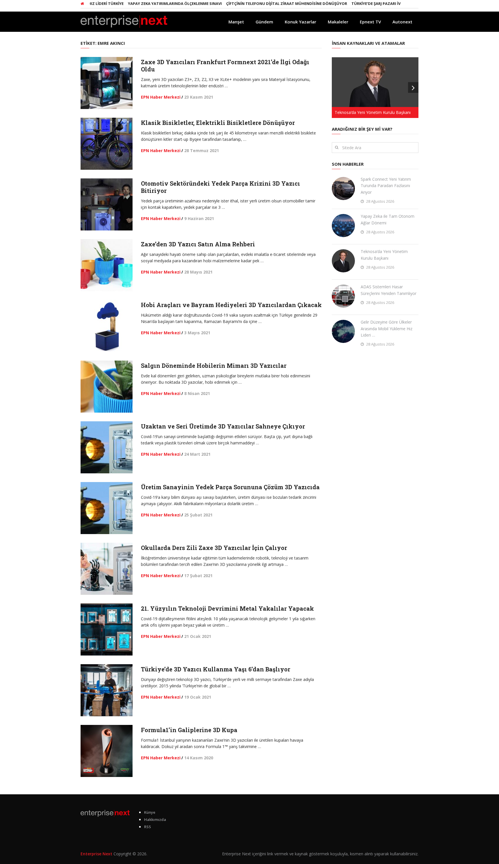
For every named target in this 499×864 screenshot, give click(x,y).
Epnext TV (370, 22)
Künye (149, 812)
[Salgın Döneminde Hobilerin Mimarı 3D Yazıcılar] (107, 387)
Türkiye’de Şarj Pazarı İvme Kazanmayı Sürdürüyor (388, 3)
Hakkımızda (155, 819)
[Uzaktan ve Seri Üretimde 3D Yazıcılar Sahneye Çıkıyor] (107, 447)
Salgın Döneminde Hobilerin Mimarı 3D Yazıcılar (213, 365)
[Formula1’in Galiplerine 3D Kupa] (107, 751)
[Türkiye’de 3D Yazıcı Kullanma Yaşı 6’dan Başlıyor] (107, 690)
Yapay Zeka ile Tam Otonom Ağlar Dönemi (387, 219)
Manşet (236, 22)
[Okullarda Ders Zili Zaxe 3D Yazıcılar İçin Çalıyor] (107, 569)
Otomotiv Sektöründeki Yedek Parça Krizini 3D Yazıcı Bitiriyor (220, 187)
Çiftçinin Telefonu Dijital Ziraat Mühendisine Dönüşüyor (270, 3)
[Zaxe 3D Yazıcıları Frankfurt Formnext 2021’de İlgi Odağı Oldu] (107, 83)
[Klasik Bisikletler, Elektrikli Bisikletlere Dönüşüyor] (107, 144)
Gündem (264, 22)
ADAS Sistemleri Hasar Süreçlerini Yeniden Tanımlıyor (388, 290)
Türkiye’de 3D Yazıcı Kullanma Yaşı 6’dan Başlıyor (215, 669)
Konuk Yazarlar (300, 22)
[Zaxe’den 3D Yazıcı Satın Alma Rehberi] (107, 265)
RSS (147, 826)
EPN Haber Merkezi (160, 97)
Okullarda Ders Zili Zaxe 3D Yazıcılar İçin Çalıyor (214, 547)
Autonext (402, 22)
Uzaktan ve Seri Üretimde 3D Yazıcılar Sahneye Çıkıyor (223, 426)
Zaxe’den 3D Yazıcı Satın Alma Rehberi (198, 244)
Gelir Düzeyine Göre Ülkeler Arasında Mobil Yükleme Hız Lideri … (386, 328)
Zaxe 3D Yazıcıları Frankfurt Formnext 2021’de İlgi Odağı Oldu (225, 65)
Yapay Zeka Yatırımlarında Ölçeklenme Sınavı (159, 3)
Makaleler (338, 22)
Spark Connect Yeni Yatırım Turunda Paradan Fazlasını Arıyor (386, 185)
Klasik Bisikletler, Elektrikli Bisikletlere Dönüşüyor (218, 122)
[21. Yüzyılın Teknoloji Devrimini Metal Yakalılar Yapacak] (107, 629)
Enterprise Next (96, 853)
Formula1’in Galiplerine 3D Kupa (189, 730)
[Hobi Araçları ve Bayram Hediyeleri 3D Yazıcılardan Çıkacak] (107, 326)
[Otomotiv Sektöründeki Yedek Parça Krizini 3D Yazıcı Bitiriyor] (107, 204)
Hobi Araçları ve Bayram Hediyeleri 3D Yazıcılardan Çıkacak (231, 305)
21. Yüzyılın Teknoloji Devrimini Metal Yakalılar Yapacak (227, 608)
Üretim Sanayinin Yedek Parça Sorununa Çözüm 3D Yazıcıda (230, 487)
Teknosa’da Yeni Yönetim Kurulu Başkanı (384, 255)
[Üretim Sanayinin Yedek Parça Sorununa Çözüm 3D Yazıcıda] (107, 508)
